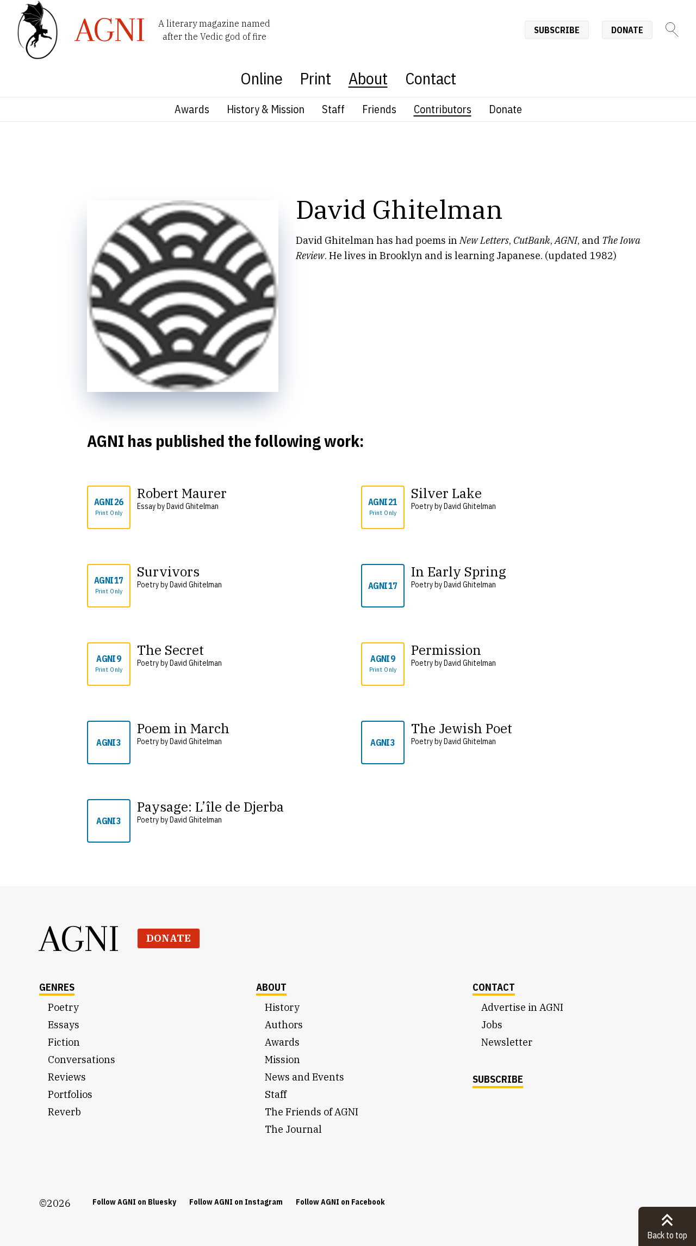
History (282, 1007)
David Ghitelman (192, 506)
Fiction (64, 1042)
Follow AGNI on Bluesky (134, 1202)
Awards (192, 109)
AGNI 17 (108, 585)
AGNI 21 (382, 506)
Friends (379, 109)
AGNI (79, 938)
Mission (282, 1059)
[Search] (672, 29)
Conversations (81, 1059)
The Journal (293, 1129)
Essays (63, 1024)
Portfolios (70, 1094)
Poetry (63, 1007)
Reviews (67, 1077)
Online (261, 78)
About (368, 78)
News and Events (304, 1077)
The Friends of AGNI (311, 1112)
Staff (333, 109)
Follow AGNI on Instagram (236, 1202)
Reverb (64, 1112)
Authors (284, 1024)
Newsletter (506, 1042)
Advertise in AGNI (522, 1007)
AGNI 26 (108, 506)
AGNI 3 (108, 742)
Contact (430, 78)
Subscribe (557, 29)
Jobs (491, 1024)
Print (315, 78)
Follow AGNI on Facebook (340, 1202)
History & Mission (265, 109)
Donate (627, 29)
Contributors (442, 109)
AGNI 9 (109, 663)
